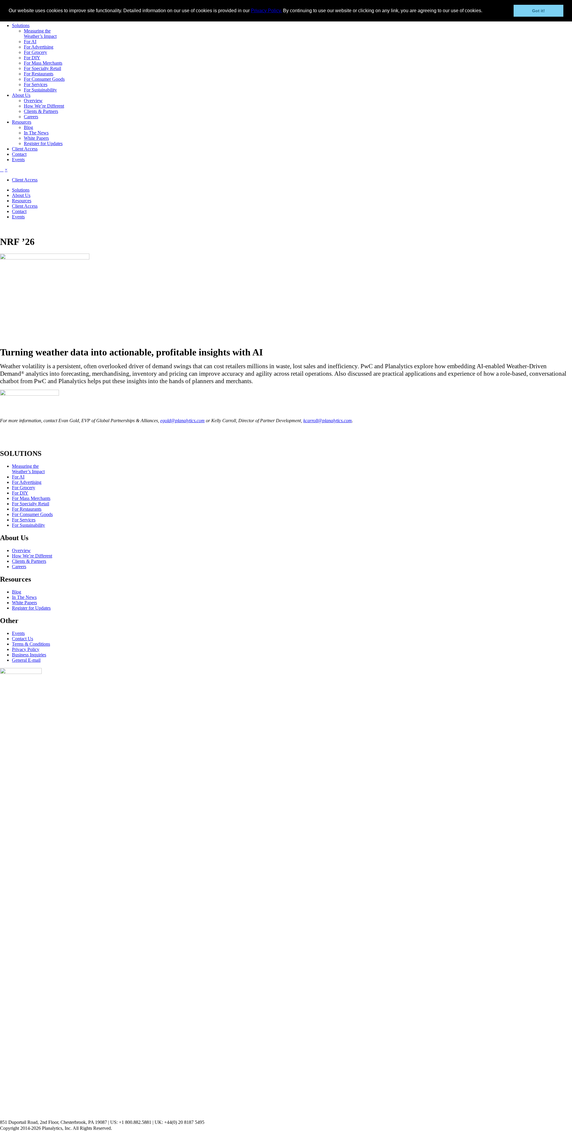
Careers (31, 116)
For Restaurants (38, 73)
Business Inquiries (29, 654)
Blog (28, 127)
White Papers (36, 138)
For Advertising (38, 46)
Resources (21, 122)
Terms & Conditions (31, 644)
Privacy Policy (25, 649)
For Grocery (35, 52)
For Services (35, 84)
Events (18, 159)
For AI (30, 41)
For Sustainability (40, 89)
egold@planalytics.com (182, 420)
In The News (36, 132)
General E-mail (26, 660)
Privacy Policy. (266, 10)
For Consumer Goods (44, 79)
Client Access (25, 148)
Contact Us (22, 638)
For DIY (32, 57)
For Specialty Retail (42, 68)
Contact (19, 154)
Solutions (20, 25)
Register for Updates (43, 143)
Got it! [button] (538, 10)
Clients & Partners (41, 111)
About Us (21, 95)
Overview (33, 100)
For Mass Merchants (43, 63)
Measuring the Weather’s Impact (40, 33)
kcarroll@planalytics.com (327, 420)
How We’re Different (44, 105)
